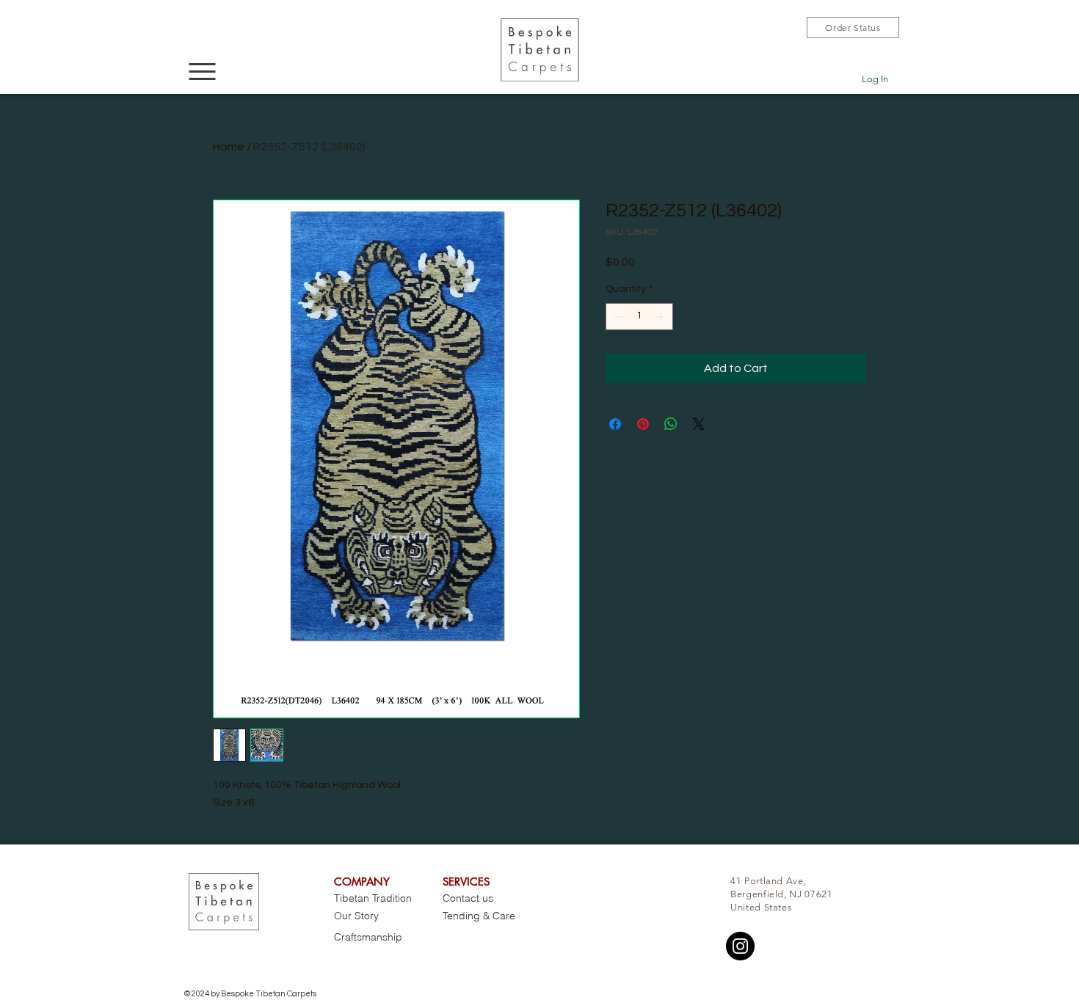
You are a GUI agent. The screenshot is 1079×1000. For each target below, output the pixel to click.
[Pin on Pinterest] (643, 424)
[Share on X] (699, 424)
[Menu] (202, 71)
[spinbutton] (639, 316)
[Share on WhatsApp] (671, 424)
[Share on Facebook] (615, 424)
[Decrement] (617, 316)
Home (228, 147)
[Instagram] (740, 946)
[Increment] (662, 316)
